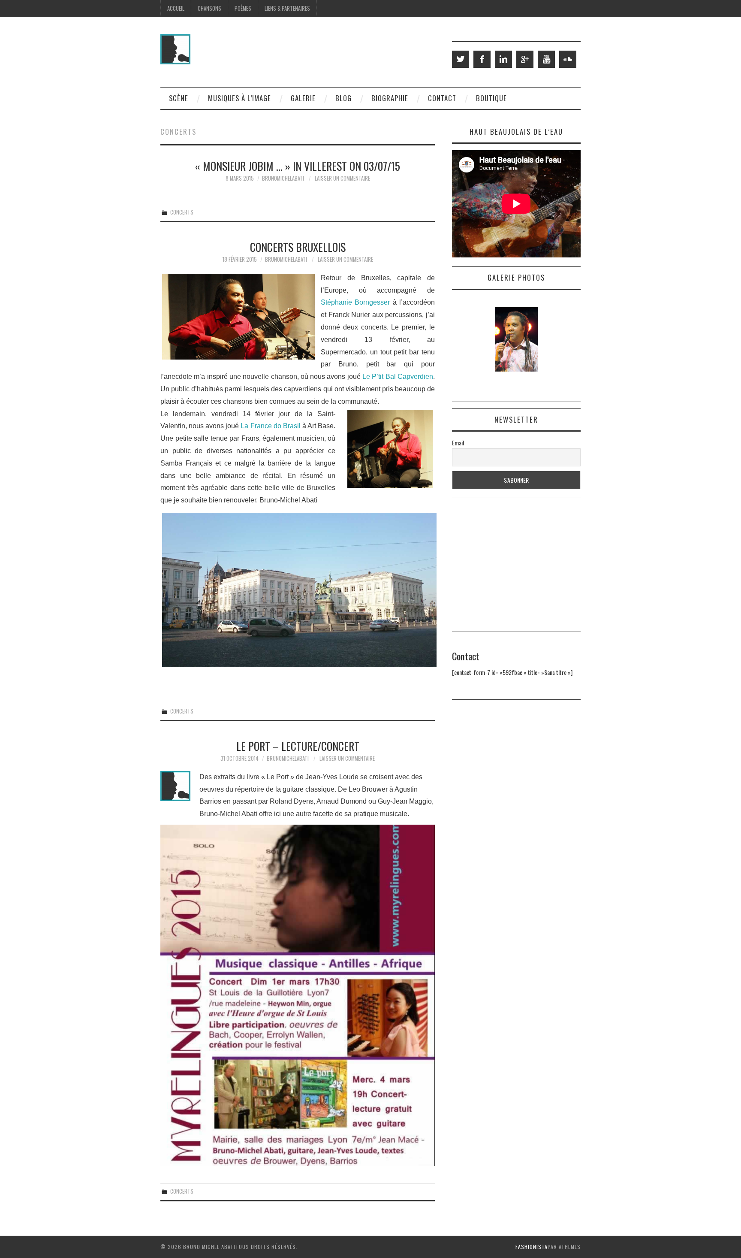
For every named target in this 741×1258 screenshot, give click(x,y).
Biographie (389, 98)
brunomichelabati (283, 178)
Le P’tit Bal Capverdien (397, 376)
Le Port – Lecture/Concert (297, 746)
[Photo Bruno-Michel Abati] (297, 590)
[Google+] (524, 59)
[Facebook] (482, 59)
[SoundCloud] (567, 59)
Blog (343, 98)
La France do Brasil (270, 425)
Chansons (209, 8)
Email (458, 442)
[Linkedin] (503, 59)
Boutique (491, 98)
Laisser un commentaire (342, 178)
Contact (442, 98)
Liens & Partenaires (287, 8)
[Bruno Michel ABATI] (175, 48)
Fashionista (531, 1247)
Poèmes (243, 8)
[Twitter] (460, 59)
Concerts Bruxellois (298, 247)
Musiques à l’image (239, 98)
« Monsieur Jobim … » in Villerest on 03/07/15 (297, 165)
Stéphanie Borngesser (355, 302)
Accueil (175, 8)
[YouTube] (546, 59)
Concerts (181, 212)
